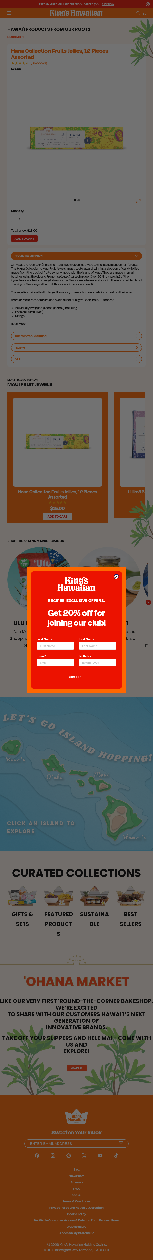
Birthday (85, 656)
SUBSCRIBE (77, 677)
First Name (44, 639)
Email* (41, 656)
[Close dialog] (116, 577)
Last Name (86, 639)
